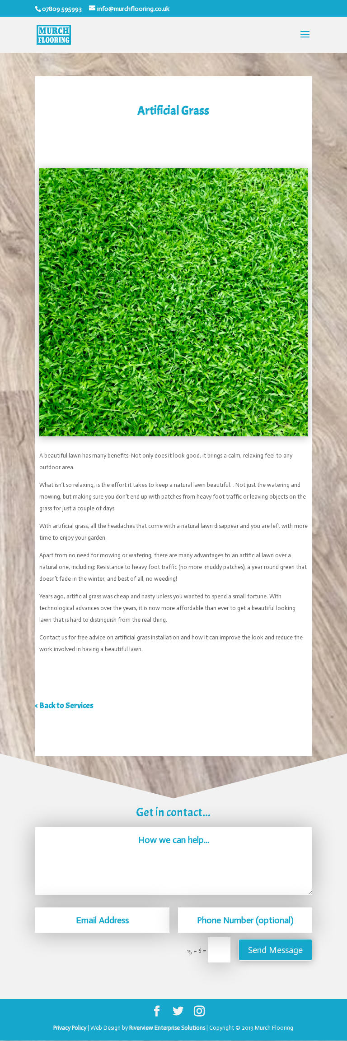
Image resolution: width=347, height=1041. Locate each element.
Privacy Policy (69, 1027)
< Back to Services (64, 705)
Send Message (275, 949)
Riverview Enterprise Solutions (167, 1027)
